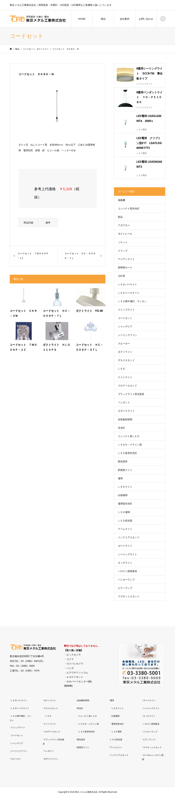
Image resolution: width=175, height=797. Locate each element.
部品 (120, 216)
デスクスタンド (126, 360)
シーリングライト (127, 554)
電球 (120, 478)
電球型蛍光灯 (125, 503)
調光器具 (122, 461)
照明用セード (125, 267)
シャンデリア (125, 326)
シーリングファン (127, 335)
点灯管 (121, 275)
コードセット (125, 318)
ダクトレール (125, 233)
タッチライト (125, 562)
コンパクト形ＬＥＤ (128, 436)
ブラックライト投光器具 (131, 394)
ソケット (122, 242)
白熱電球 (122, 495)
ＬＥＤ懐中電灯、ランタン (132, 301)
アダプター (124, 225)
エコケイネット (74, 677)
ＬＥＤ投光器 (125, 520)
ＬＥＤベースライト (128, 292)
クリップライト (126, 309)
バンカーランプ (126, 579)
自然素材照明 (125, 419)
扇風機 (121, 200)
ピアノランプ (125, 588)
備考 (47, 222)
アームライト (125, 529)
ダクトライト (125, 351)
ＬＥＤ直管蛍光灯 (127, 453)
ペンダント (124, 402)
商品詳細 (28, 222)
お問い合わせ (146, 18)
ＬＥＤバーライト (127, 284)
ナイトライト (125, 377)
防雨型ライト (125, 470)
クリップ (122, 250)
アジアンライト (126, 259)
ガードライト (125, 545)
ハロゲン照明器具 (127, 571)
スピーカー (124, 343)
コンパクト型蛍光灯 (128, 208)
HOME (81, 18)
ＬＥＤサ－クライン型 (130, 444)
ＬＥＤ (121, 368)
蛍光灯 (121, 427)
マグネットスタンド (128, 596)
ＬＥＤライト (125, 486)
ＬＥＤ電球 (124, 512)
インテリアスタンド (128, 537)
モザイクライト (126, 410)
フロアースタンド (127, 385)
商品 (103, 18)
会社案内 (124, 18)
